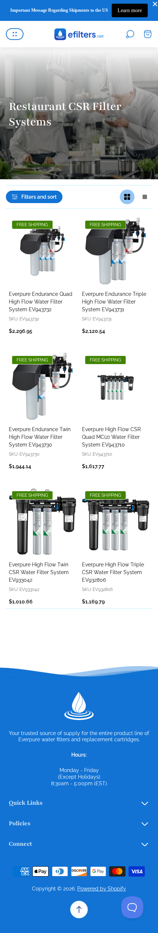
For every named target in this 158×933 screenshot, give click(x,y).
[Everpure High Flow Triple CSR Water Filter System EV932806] (115, 521)
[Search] (130, 34)
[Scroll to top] (79, 909)
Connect (20, 844)
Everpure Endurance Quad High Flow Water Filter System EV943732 (40, 301)
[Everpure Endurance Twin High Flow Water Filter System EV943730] (42, 386)
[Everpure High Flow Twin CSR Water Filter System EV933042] (42, 521)
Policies (19, 823)
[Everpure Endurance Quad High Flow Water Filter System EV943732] (42, 250)
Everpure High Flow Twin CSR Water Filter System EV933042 (39, 572)
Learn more (130, 10)
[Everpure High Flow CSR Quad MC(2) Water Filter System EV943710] (115, 386)
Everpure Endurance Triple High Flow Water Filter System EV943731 (114, 301)
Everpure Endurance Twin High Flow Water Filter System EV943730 (40, 437)
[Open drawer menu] (15, 34)
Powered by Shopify (101, 889)
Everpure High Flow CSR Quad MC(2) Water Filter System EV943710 (111, 437)
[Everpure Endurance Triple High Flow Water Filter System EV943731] (115, 250)
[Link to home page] (79, 706)
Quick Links (26, 803)
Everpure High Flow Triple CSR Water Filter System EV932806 (113, 572)
